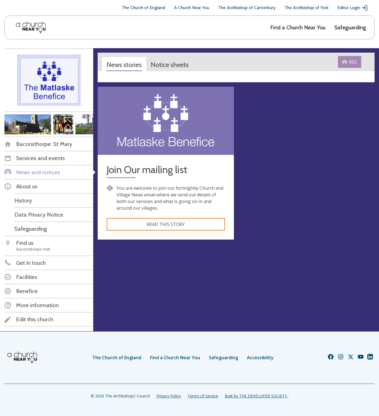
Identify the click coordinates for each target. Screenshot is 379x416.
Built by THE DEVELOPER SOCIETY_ (257, 396)
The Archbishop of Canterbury (247, 7)
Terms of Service (203, 396)
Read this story (166, 224)
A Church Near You (191, 7)
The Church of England (143, 7)
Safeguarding (350, 27)
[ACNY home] (31, 27)
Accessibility (260, 358)
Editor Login (348, 7)
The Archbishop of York (306, 7)
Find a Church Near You (297, 27)
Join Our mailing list (147, 170)
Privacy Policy (168, 396)
